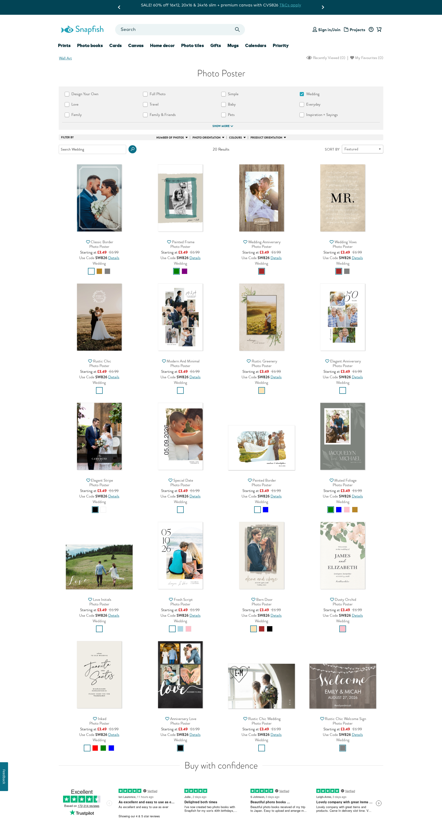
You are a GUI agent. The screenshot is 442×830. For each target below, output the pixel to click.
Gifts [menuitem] (215, 45)
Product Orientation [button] (266, 138)
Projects (357, 29)
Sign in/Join (329, 29)
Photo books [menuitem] (90, 45)
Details (113, 258)
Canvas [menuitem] (136, 45)
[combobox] (180, 29)
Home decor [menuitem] (162, 45)
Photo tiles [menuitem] (192, 45)
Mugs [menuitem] (233, 45)
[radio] (91, 271)
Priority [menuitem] (281, 45)
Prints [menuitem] (64, 45)
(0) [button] (328, 58)
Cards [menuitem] (115, 45)
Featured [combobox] (351, 149)
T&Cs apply (268, 5)
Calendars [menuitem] (255, 45)
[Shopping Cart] (378, 30)
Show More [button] (221, 126)
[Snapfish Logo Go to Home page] (82, 29)
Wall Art (65, 58)
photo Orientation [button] (206, 138)
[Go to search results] (237, 30)
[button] (132, 149)
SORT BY (332, 149)
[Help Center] (371, 30)
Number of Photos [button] (170, 138)
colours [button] (235, 138)
